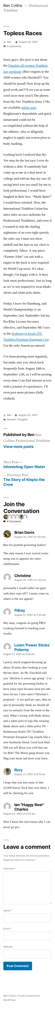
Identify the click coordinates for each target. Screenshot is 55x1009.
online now (28, 107)
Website (8, 946)
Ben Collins (12, 5)
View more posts (18, 446)
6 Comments (14, 46)
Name (7, 910)
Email (7, 928)
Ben (9, 41)
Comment (9, 868)
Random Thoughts (17, 419)
